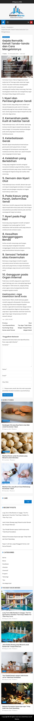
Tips (3, 580)
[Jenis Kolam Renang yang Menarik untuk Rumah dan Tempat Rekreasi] (17, 631)
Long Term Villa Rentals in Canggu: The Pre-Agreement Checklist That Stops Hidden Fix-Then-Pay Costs (15, 515)
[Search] (28, 22)
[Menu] (7, 22)
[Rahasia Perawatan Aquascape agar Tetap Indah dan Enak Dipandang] (17, 693)
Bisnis (4, 561)
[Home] (3, 22)
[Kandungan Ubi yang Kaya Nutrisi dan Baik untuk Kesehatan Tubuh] (17, 412)
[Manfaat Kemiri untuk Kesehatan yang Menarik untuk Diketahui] (17, 443)
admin (5, 53)
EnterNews (25, 716)
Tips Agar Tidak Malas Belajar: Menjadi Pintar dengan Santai (25, 326)
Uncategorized (6, 583)
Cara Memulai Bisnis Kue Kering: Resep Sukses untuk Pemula (8, 326)
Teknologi (5, 577)
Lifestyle (4, 567)
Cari (5, 498)
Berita (4, 557)
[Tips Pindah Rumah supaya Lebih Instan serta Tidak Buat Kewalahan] (17, 662)
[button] (7, 22)
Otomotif (5, 570)
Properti (4, 573)
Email (4, 375)
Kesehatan (6, 37)
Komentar (5, 344)
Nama (4, 369)
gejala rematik (9, 319)
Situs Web (5, 382)
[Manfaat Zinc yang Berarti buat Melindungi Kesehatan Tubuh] (17, 473)
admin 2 (15, 429)
